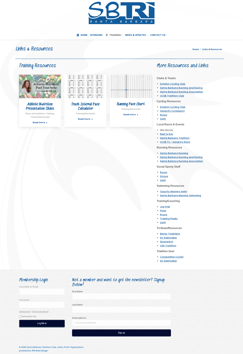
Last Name (77, 304)
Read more (39, 122)
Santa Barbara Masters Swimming (180, 195)
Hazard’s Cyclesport (172, 111)
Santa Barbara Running (174, 153)
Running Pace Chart (131, 104)
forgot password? (40, 311)
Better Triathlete (170, 233)
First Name (77, 291)
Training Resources (40, 117)
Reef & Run (166, 134)
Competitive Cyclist (171, 257)
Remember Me (29, 316)
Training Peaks (169, 218)
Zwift (163, 119)
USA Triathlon (168, 245)
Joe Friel (165, 206)
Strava (164, 176)
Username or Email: (29, 286)
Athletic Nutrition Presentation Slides (40, 106)
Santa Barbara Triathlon (174, 138)
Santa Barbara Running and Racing (181, 87)
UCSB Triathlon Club (172, 95)
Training (50, 113)
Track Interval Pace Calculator (85, 106)
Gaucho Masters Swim (173, 191)
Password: (24, 299)
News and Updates (35, 113)
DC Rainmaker (168, 237)
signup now (24, 311)
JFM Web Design (39, 350)
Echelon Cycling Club (172, 84)
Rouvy (163, 115)
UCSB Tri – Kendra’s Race (175, 142)
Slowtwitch (166, 241)
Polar (163, 210)
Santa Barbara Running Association (181, 91)
